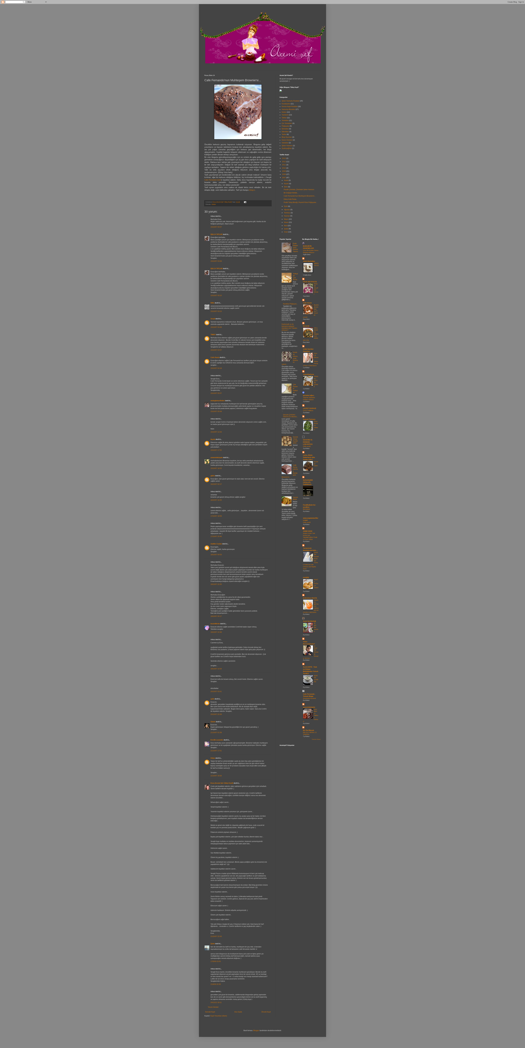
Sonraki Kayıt (210, 1012)
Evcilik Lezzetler (217, 740)
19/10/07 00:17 (216, 616)
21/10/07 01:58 (216, 732)
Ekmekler (285, 129)
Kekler (214, 204)
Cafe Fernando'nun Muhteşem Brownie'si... (300, 196)
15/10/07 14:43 (216, 432)
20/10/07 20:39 (216, 714)
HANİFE (306, 578)
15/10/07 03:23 (216, 311)
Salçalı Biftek (295, 498)
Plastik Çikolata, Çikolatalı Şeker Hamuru (299, 189)
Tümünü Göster (316, 739)
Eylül (286, 206)
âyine (213, 944)
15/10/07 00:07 (216, 227)
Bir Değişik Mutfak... (291, 193)
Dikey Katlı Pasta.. (290, 199)
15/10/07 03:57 (216, 350)
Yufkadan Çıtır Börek (295, 277)
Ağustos (287, 210)
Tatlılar (284, 118)
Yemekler (285, 120)
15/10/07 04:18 (216, 368)
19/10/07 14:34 (216, 669)
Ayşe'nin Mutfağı (309, 621)
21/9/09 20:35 (216, 984)
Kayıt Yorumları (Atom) (218, 1016)
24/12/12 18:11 (216, 1002)
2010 (284, 168)
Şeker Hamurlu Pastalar (290, 101)
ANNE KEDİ (307, 531)
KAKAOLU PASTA (310, 598)
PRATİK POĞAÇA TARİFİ (316, 584)
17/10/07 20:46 (216, 536)
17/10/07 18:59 (216, 516)
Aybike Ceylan (216, 544)
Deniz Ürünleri (287, 140)
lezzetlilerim (215, 624)
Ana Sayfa (238, 1012)
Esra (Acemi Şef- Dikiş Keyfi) (222, 783)
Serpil (213, 319)
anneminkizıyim (217, 457)
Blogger (256, 1030)
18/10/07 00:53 (216, 555)
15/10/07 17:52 (216, 450)
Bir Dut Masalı (308, 730)
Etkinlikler (285, 132)
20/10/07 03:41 (216, 691)
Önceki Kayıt (266, 1012)
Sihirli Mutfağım (309, 261)
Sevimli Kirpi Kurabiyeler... (295, 440)
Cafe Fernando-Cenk (212, 180)
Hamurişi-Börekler (288, 109)
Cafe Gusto (215, 357)
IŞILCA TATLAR (217, 234)
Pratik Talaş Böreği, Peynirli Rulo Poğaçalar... (300, 202)
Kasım (286, 184)
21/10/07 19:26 (216, 776)
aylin (212, 699)
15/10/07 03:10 (216, 295)
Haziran (287, 216)
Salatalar (285, 143)
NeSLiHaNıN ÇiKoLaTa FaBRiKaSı (308, 482)
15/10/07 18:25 (216, 468)
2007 (284, 178)
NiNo (212, 303)
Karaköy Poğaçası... (290, 304)
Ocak (286, 232)
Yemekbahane (308, 374)
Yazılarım (285, 115)
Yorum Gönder (213, 1007)
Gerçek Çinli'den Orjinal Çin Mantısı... (290, 416)
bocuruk (306, 326)
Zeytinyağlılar (287, 148)
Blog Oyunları (287, 137)
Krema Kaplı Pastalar (289, 106)
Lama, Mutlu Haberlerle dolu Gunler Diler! (309, 457)
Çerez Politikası (308, 410)
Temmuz (287, 213)
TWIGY (213, 335)
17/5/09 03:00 (216, 961)
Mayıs (286, 219)
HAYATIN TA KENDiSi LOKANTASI (307, 442)
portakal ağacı (308, 395)
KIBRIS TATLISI (316, 265)
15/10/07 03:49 (216, 327)
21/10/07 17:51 (216, 751)
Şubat (286, 229)
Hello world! (307, 446)
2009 (284, 171)
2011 (284, 165)
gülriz (213, 476)
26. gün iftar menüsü (316, 627)
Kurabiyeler (286, 104)
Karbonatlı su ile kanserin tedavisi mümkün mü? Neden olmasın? (289, 327)
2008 (284, 174)
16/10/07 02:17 (216, 484)
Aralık (286, 180)
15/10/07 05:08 (216, 411)
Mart (286, 226)
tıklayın (252, 190)
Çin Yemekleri (287, 123)
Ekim (286, 187)
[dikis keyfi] (281, 91)
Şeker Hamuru (287, 146)
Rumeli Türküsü (309, 419)
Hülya (213, 758)
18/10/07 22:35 (216, 584)
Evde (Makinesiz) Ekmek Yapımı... (295, 248)
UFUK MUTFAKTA (310, 282)
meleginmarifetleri (218, 401)
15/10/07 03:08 (216, 261)
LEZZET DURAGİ (309, 408)
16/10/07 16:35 (216, 500)
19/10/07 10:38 (216, 632)
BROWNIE (306, 509)
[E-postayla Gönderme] (244, 202)
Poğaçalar (285, 126)
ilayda (213, 439)
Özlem (213, 722)
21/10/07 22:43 (216, 936)
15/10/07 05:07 (216, 393)
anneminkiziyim (309, 707)
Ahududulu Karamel (309, 698)
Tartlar (284, 134)
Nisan (286, 222)
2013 (284, 158)
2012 (284, 162)
